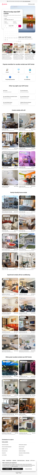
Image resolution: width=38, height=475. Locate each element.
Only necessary (17, 468)
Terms (20, 473)
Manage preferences (28, 468)
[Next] (20, 41)
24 (7, 37)
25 (9, 37)
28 (14, 37)
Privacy (17, 473)
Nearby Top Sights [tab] (5, 441)
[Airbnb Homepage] (4, 4)
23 (5, 37)
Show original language (26, 1)
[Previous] (17, 41)
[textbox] (8, 23)
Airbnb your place (31, 4)
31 (7, 39)
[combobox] (12, 19)
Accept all (7, 468)
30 (5, 39)
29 (16, 37)
